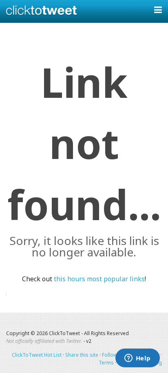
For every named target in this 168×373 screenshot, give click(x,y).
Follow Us (113, 354)
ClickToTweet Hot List (37, 354)
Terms (106, 362)
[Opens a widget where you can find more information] (137, 359)
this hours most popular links (99, 278)
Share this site (81, 354)
